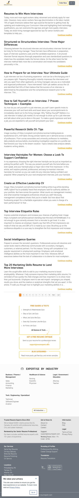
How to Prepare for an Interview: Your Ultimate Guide (35, 73)
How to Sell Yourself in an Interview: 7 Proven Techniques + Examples (31, 102)
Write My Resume (10, 454)
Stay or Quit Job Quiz (30, 314)
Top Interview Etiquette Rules (21, 211)
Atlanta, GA (8, 473)
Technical (9, 399)
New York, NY (9, 475)
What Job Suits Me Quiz (31, 318)
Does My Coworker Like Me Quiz (34, 322)
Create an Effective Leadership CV (24, 183)
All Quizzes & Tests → (39, 330)
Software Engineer (12, 402)
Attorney (56, 381)
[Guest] (72, 3)
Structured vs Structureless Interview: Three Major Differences (34, 43)
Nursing (32, 379)
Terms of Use (67, 432)
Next (53, 295)
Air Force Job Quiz (29, 326)
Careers (43, 428)
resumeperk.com (46, 495)
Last (58, 295)
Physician (32, 383)
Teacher (56, 383)
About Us (44, 423)
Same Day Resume (11, 449)
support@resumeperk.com (39, 345)
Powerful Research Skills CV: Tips (23, 129)
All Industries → (39, 410)
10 (49, 295)
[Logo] (8, 3)
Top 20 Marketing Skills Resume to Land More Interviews (28, 266)
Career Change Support (49, 452)
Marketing (9, 388)
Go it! (33, 492)
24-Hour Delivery (10, 452)
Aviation (9, 404)
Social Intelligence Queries (19, 239)
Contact (43, 425)
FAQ (63, 425)
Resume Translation (48, 458)
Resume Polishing (10, 456)
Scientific (32, 381)
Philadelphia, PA (10, 468)
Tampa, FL (8, 470)
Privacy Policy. (14, 487)
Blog (63, 423)
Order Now (63, 3)
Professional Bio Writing (49, 449)
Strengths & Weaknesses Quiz (34, 310)
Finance (8, 386)
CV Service (8, 459)
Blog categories (39, 352)
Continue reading (65, 35)
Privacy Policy (67, 434)
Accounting (10, 383)
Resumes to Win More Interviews (23, 13)
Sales (8, 381)
